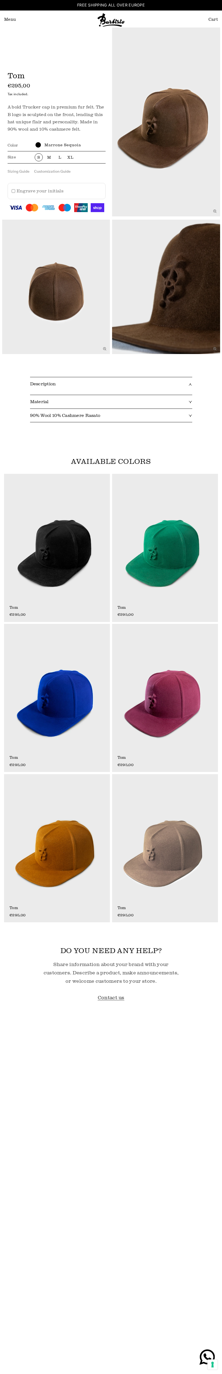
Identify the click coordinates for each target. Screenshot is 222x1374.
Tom (13, 607)
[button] (10, 20)
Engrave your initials (40, 191)
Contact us (111, 997)
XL (70, 157)
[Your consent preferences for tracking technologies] (212, 1364)
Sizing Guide (19, 171)
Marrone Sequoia (62, 144)
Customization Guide (52, 171)
